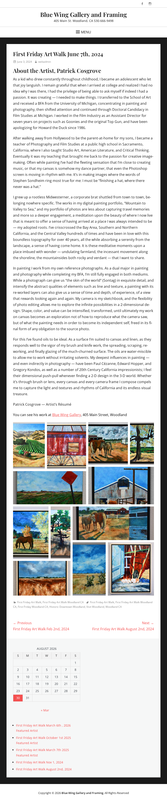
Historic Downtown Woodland (67, 607)
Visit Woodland (95, 607)
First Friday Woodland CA (33, 607)
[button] (29, 445)
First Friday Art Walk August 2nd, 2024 (44, 769)
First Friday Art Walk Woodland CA (63, 602)
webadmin (44, 62)
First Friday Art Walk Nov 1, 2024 (39, 762)
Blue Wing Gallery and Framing (83, 14)
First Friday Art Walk (29, 602)
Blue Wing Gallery (66, 414)
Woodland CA (113, 607)
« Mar (45, 710)
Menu (86, 32)
